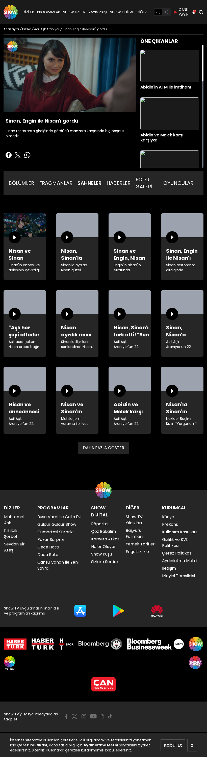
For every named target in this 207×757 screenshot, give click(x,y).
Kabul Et (173, 745)
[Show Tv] (11, 12)
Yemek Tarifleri (141, 544)
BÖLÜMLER (21, 183)
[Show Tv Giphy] (102, 716)
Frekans (170, 524)
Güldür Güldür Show (56, 524)
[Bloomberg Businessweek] (155, 644)
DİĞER (142, 12)
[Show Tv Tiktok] (110, 716)
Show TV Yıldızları (134, 520)
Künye (168, 517)
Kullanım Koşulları (179, 532)
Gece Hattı (48, 547)
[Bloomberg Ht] (100, 644)
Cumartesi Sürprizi (55, 532)
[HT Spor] (66, 644)
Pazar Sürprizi (50, 539)
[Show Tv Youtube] (93, 716)
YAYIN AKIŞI (97, 12)
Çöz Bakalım (103, 531)
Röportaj (99, 524)
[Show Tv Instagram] (84, 716)
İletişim (169, 568)
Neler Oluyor (103, 546)
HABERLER (119, 183)
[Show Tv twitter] (74, 716)
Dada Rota (47, 555)
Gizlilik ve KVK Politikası (175, 542)
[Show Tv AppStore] (80, 611)
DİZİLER (28, 12)
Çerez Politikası (32, 745)
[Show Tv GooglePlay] (119, 611)
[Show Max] (196, 663)
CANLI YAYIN (184, 12)
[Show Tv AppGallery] (157, 611)
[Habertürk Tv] (43, 644)
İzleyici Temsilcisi (178, 576)
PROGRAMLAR (48, 12)
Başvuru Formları (134, 533)
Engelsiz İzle (137, 552)
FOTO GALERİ (144, 183)
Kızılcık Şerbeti (11, 533)
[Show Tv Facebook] (66, 716)
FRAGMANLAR (55, 183)
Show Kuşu (101, 554)
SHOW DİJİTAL (122, 12)
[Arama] (200, 12)
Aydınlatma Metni (101, 745)
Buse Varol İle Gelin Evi (59, 517)
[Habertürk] (15, 644)
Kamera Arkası (105, 539)
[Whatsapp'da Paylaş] (27, 155)
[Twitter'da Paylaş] (18, 155)
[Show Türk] (9, 663)
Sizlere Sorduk (105, 562)
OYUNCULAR (178, 183)
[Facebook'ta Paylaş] (9, 155)
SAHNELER (89, 183)
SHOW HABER (74, 12)
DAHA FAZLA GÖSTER (103, 448)
